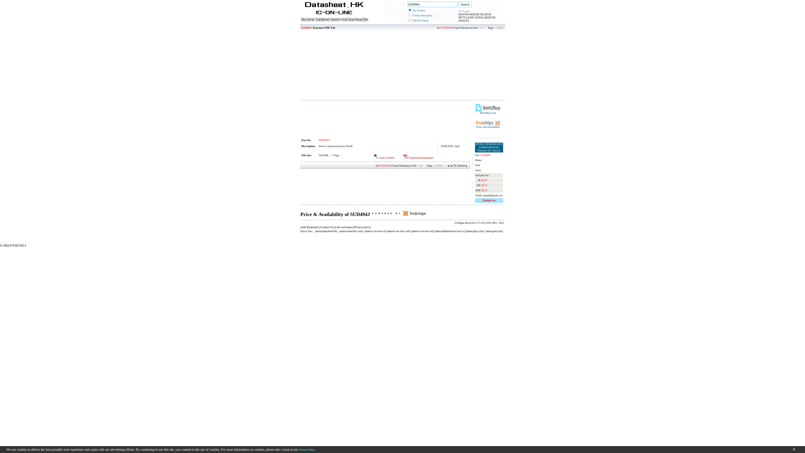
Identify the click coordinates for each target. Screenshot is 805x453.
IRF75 (461, 17)
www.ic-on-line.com (399, 231)
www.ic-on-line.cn (375, 231)
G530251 (463, 20)
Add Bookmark (309, 227)
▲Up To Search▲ (457, 165)
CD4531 (479, 17)
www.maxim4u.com (351, 231)
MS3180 (474, 14)
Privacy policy (362, 227)
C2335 (470, 17)
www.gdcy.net (494, 231)
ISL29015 (485, 14)
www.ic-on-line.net (422, 231)
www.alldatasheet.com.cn (449, 231)
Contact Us (326, 227)
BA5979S (490, 17)
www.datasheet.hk (326, 231)
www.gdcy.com (475, 231)
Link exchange (343, 227)
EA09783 (463, 14)
